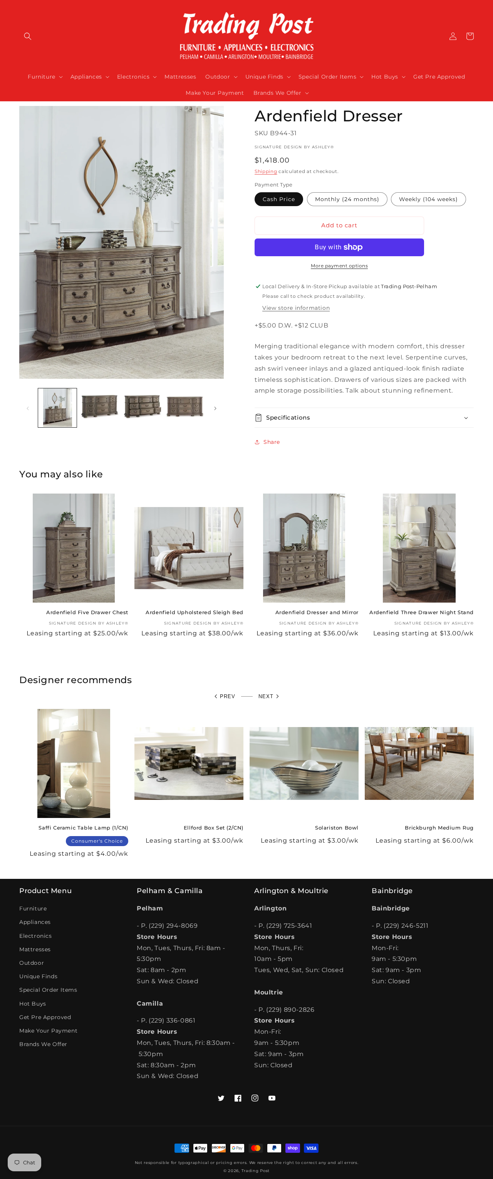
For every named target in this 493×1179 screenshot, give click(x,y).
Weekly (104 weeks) (428, 199)
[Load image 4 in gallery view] (185, 407)
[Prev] (27, 407)
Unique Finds (38, 976)
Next (265, 696)
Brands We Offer (43, 1044)
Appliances (35, 922)
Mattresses (35, 949)
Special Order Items (48, 989)
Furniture (33, 908)
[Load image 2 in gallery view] (99, 407)
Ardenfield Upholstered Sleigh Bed (194, 612)
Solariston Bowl (337, 828)
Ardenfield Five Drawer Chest (87, 612)
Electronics (35, 935)
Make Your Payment (48, 1030)
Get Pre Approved (45, 1017)
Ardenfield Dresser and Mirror (317, 612)
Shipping (266, 171)
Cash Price (279, 199)
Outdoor (31, 962)
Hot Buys (32, 1003)
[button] (27, 36)
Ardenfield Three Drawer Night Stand (421, 612)
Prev (227, 696)
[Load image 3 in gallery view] (142, 407)
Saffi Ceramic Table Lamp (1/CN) (83, 828)
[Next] (215, 407)
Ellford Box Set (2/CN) (213, 828)
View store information (296, 307)
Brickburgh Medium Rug (439, 828)
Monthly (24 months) (347, 199)
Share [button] (271, 441)
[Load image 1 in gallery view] (57, 407)
